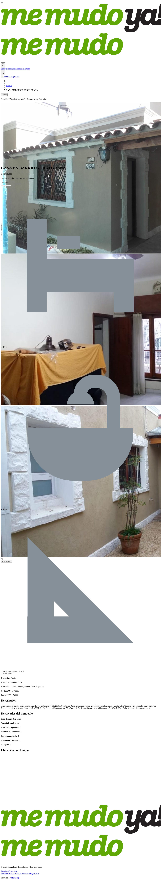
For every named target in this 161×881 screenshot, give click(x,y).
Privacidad (13, 871)
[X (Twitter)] (4, 185)
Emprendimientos (8, 69)
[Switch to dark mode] (2, 76)
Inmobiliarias (20, 69)
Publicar (6, 76)
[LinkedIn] (6, 185)
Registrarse (14, 76)
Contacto (19, 873)
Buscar (9, 86)
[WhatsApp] (8, 185)
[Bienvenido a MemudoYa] (2, 2)
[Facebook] (2, 185)
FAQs (13, 873)
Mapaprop (15, 878)
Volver (4, 95)
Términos (5, 871)
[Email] (10, 185)
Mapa (27, 69)
